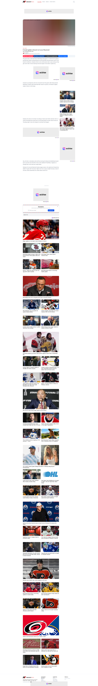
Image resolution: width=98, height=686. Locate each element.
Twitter (27, 214)
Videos (42, 678)
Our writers (55, 678)
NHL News (43, 677)
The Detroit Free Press (71, 46)
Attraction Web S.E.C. (28, 682)
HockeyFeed (26, 52)
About (54, 677)
